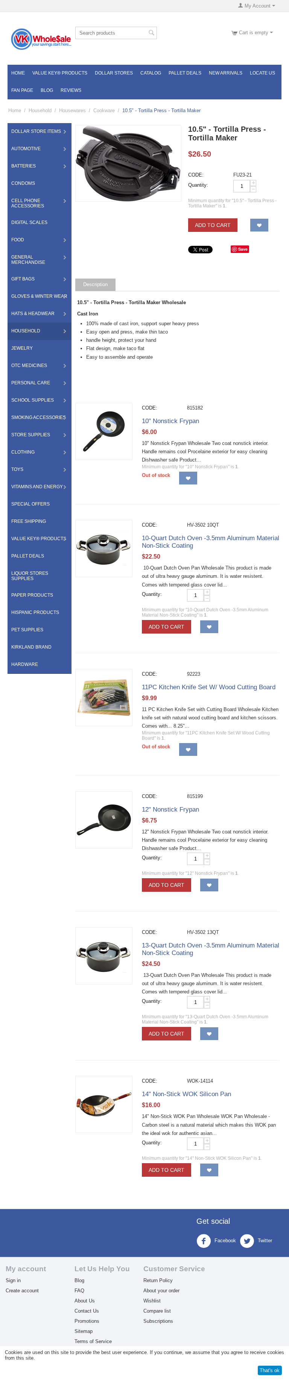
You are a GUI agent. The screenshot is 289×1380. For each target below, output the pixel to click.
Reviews (71, 90)
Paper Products (32, 595)
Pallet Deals (185, 73)
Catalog (150, 73)
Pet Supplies (27, 629)
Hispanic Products (35, 612)
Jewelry (22, 348)
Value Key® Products (59, 73)
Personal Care (30, 382)
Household (40, 110)
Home (18, 73)
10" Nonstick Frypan (170, 421)
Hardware (24, 664)
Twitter (264, 1240)
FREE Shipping (28, 521)
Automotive (26, 148)
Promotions (87, 1321)
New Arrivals (225, 73)
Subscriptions (158, 1321)
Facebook (224, 1240)
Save (243, 249)
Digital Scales (29, 222)
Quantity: (198, 185)
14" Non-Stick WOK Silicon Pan (186, 1094)
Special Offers (30, 504)
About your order (161, 1290)
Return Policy (158, 1280)
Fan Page (22, 90)
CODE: (196, 175)
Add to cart (213, 225)
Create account (22, 1290)
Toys (17, 469)
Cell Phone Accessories (27, 203)
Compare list (157, 1311)
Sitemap (84, 1331)
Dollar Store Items (36, 131)
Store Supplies (30, 434)
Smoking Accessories (38, 417)
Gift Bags (23, 279)
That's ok (270, 1370)
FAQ (79, 1290)
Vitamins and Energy (37, 486)
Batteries (23, 166)
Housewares (72, 110)
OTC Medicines (29, 365)
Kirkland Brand (31, 647)
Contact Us (87, 1311)
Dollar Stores (114, 73)
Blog (47, 90)
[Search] (151, 33)
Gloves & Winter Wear (39, 296)
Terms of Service (93, 1341)
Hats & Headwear (33, 313)
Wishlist (152, 1301)
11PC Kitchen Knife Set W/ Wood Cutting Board (208, 687)
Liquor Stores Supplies (29, 576)
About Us (85, 1301)
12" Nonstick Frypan (170, 809)
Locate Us (262, 73)
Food (17, 239)
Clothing (23, 452)
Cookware (104, 110)
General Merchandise (28, 259)
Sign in (13, 1280)
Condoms (23, 183)
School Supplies (32, 400)
